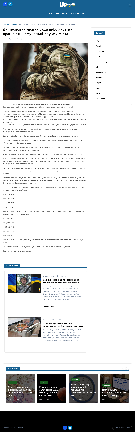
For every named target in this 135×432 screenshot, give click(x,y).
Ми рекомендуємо (103, 62)
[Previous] (124, 368)
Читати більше (49, 307)
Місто (98, 67)
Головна (6, 24)
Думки (64, 13)
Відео (98, 41)
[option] (20, 388)
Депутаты (100, 51)
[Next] (127, 368)
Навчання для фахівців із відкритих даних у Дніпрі (114, 393)
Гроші (57, 13)
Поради (84, 13)
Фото (98, 93)
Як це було (74, 13)
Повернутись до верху (123, 427)
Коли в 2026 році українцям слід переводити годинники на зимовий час (83, 390)
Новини (14, 24)
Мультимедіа (101, 72)
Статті (98, 88)
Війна (50, 13)
